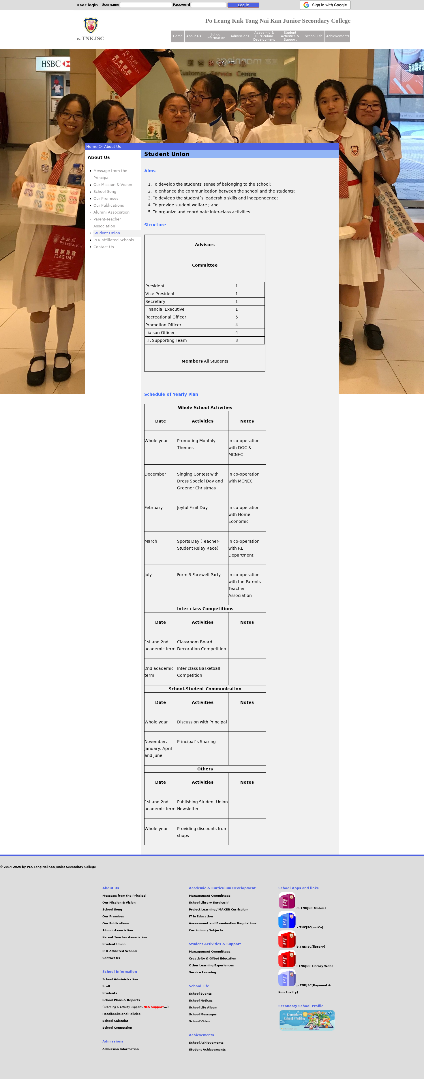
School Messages (203, 1014)
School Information (216, 36)
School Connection (117, 1027)
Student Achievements (207, 1049)
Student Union (106, 233)
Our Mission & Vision (112, 184)
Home (91, 146)
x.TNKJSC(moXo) (309, 927)
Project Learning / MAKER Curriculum (218, 909)
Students (109, 993)
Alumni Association (111, 212)
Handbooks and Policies (121, 1013)
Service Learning (202, 972)
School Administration (120, 979)
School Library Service (208, 902)
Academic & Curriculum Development (264, 36)
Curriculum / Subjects (206, 930)
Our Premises (106, 198)
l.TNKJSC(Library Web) (314, 966)
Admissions (240, 36)
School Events (200, 993)
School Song (104, 191)
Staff (106, 986)
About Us (112, 146)
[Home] (91, 25)
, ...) (155, 1006)
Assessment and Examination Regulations (222, 923)
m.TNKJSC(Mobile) (311, 908)
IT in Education (201, 916)
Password (181, 5)
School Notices (201, 1000)
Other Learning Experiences (211, 965)
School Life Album (203, 1007)
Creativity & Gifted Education (212, 958)
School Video (199, 1021)
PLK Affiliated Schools (113, 240)
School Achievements (206, 1042)
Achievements (337, 36)
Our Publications (108, 205)
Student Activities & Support (290, 36)
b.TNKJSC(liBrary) (310, 946)
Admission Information (120, 1049)
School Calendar (115, 1020)
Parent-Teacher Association (124, 937)
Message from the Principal (124, 895)
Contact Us (103, 247)
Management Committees (209, 895)
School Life (313, 36)
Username (110, 5)
